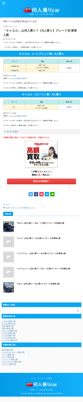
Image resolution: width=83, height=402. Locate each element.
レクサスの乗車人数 (9, 340)
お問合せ (49, 378)
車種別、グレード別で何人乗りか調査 (41, 390)
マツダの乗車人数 (8, 338)
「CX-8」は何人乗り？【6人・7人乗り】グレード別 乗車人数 (40, 223)
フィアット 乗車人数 (10, 359)
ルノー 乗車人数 (8, 357)
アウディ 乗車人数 (9, 364)
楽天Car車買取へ (41, 181)
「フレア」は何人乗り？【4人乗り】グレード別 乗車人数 (38, 238)
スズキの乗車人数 (8, 333)
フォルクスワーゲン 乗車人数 (13, 352)
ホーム (33, 378)
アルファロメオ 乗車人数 (11, 362)
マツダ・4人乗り (12, 131)
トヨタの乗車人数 (8, 321)
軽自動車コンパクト (28, 207)
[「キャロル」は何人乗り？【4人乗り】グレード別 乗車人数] (47, 194)
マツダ (7, 204)
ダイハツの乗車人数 (9, 331)
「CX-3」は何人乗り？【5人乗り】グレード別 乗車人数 (38, 284)
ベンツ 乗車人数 (8, 354)
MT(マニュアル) (16, 207)
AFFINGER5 (58, 393)
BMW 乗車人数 (7, 350)
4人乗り (7, 207)
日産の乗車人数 (8, 326)
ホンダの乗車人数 (8, 323)
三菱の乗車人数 (8, 328)
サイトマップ (41, 378)
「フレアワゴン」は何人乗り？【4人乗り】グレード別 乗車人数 (41, 253)
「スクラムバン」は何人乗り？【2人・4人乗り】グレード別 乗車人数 (43, 268)
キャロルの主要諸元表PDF (18, 78)
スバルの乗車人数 (8, 335)
